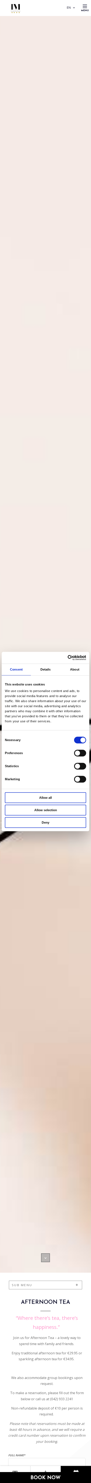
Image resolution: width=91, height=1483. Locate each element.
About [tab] (74, 669)
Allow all (45, 797)
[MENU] (85, 6)
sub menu (22, 1285)
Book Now (45, 1477)
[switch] (80, 753)
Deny (45, 822)
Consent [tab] (16, 669)
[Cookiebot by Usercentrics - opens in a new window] (67, 657)
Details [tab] (45, 669)
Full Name (16, 1455)
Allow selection (45, 810)
